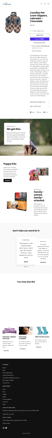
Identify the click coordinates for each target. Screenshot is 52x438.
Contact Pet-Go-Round (8, 375)
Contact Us (5, 402)
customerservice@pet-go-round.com (11, 378)
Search (4, 367)
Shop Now (6, 350)
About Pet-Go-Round (7, 373)
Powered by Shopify (26, 433)
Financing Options (7, 399)
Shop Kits (7, 180)
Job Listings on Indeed (8, 380)
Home (4, 389)
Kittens (4, 397)
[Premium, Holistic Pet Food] (10, 331)
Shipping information (37, 102)
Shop (4, 392)
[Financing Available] (26, 331)
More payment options (39, 42)
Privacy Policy (6, 383)
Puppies (4, 394)
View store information (36, 50)
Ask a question (35, 106)
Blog (4, 370)
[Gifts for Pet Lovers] (42, 331)
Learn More (23, 348)
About (4, 404)
